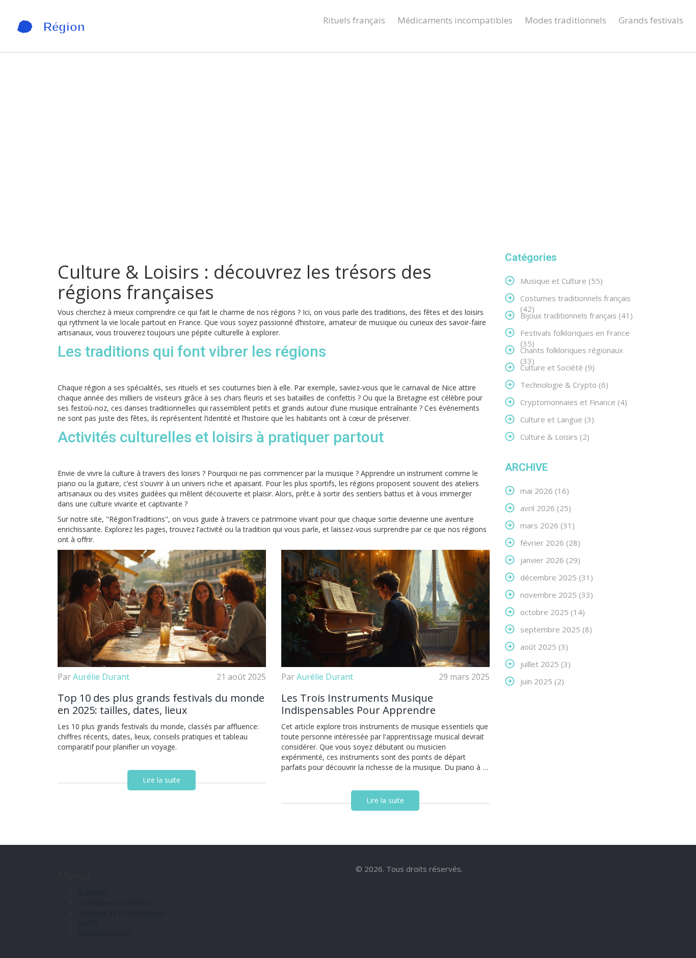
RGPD (88, 923)
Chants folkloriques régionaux (571, 350)
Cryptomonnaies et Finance (573, 402)
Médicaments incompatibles (455, 20)
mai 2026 (544, 490)
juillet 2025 (545, 664)
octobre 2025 (552, 612)
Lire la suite (161, 780)
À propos (93, 892)
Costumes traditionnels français (575, 298)
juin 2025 (542, 681)
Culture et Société (557, 367)
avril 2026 (545, 508)
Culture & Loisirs (555, 436)
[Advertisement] (348, 152)
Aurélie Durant (101, 676)
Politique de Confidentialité (122, 913)
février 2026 (550, 542)
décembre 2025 (556, 577)
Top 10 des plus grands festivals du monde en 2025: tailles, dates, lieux (161, 704)
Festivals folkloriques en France (575, 332)
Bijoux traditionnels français (576, 315)
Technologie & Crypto (564, 384)
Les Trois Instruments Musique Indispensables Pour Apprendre (358, 704)
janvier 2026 (550, 560)
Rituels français (354, 20)
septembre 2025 (556, 629)
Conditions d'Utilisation (115, 903)
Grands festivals (651, 20)
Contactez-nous (104, 933)
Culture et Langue (557, 419)
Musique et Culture (561, 280)
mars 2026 (547, 525)
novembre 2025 (556, 594)
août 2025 (544, 646)
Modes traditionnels (565, 20)
